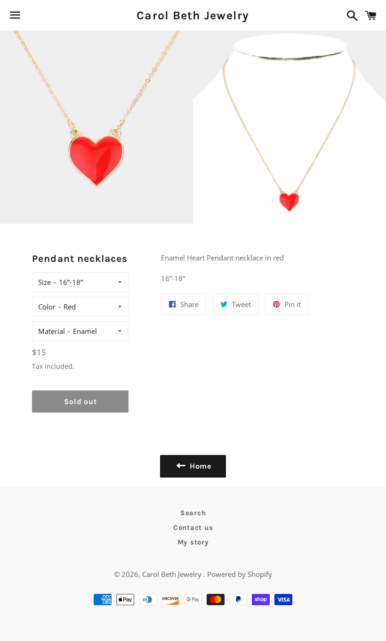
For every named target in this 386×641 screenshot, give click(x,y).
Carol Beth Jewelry (193, 15)
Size (44, 282)
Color (47, 306)
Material (51, 331)
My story (193, 542)
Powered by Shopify (239, 574)
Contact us (193, 527)
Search (193, 513)
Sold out (80, 401)
